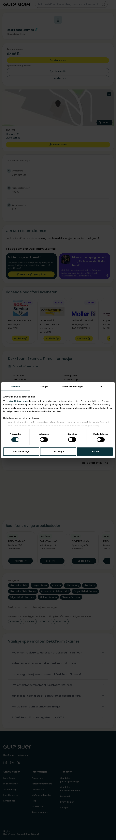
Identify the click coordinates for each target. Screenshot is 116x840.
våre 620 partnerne (19, 401)
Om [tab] (100, 386)
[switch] (44, 439)
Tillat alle (94, 451)
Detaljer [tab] (44, 386)
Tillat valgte (58, 451)
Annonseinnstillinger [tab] (72, 386)
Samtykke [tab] (15, 386)
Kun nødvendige (21, 451)
